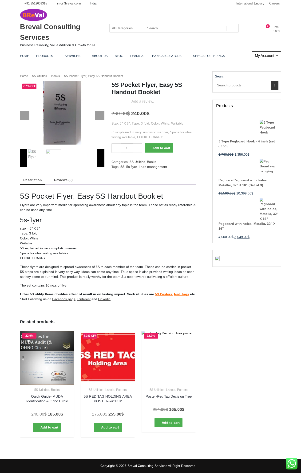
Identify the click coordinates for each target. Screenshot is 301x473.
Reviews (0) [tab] (63, 180)
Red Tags (181, 294)
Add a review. (142, 101)
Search (220, 76)
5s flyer (131, 167)
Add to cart (161, 148)
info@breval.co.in (68, 3)
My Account (265, 56)
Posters (121, 390)
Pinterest (84, 299)
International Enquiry (250, 3)
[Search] (274, 85)
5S (122, 167)
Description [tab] (32, 180)
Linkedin (104, 299)
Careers (274, 3)
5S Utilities (39, 76)
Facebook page (63, 299)
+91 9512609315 (35, 3)
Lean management (153, 167)
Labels (109, 390)
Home (24, 76)
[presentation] (24, 115)
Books (55, 76)
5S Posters (163, 294)
